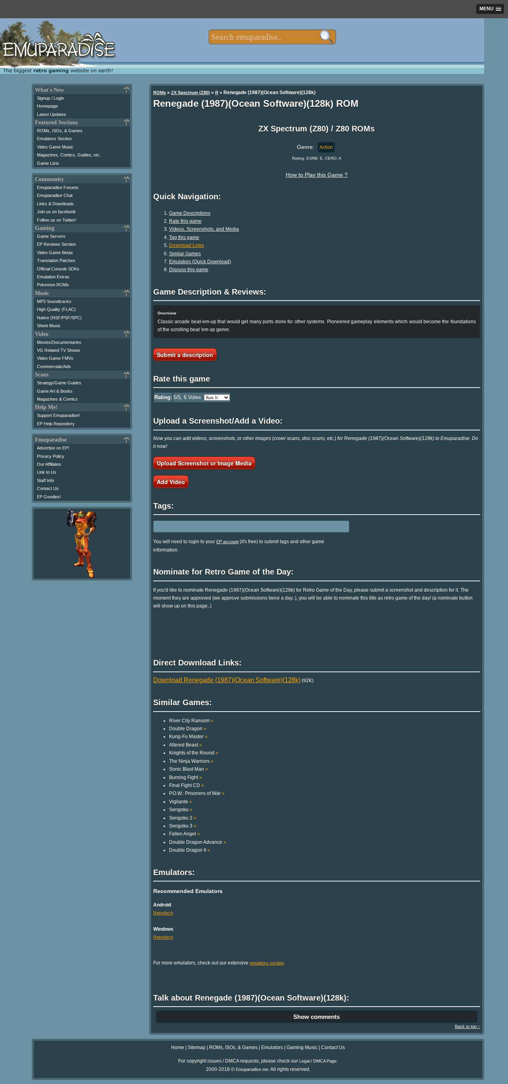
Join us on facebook (56, 211)
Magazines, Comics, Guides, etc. (69, 154)
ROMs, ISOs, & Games (60, 130)
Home (177, 1047)
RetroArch (163, 912)
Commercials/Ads (54, 366)
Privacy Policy (50, 456)
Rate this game (185, 221)
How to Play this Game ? (317, 175)
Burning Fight (185, 777)
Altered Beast (185, 745)
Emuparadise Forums (58, 187)
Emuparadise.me (252, 1069)
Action (326, 147)
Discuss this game (188, 269)
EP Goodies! (49, 496)
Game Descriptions (189, 213)
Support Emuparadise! (58, 415)
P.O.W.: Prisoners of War (197, 793)
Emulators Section (54, 138)
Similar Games (185, 254)
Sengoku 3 (182, 826)
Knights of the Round (193, 753)
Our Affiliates (49, 464)
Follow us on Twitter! (56, 220)
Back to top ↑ (467, 1026)
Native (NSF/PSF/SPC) (59, 317)
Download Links (186, 245)
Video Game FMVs (55, 358)
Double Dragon (187, 728)
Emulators (272, 1047)
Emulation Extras (53, 276)
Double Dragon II (189, 850)
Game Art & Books (55, 391)
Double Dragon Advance (197, 842)
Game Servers (51, 236)
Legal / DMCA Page (318, 1061)
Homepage (47, 106)
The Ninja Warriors (191, 761)
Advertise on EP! (53, 448)
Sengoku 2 (182, 818)
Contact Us (48, 488)
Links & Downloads (55, 203)
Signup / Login (50, 98)
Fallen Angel (184, 834)
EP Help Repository (56, 423)
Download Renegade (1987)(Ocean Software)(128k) (226, 680)
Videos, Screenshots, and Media (204, 229)
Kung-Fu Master (188, 736)
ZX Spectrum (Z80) (190, 92)
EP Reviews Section (56, 244)
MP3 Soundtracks (54, 301)
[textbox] (272, 36)
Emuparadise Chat (55, 195)
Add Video (171, 482)
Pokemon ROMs (53, 284)
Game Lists (48, 163)
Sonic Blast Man (188, 769)
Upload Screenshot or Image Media (204, 463)
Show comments (316, 1016)
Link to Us (46, 472)
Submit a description (185, 355)
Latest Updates (51, 114)
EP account (227, 541)
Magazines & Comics (57, 399)
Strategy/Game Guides (59, 382)
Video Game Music (55, 147)
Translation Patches (56, 260)
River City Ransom (191, 720)
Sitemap (197, 1047)
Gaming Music (302, 1047)
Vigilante (180, 801)
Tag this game (184, 237)
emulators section (267, 963)
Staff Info (45, 480)
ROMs (159, 92)
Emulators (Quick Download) (200, 261)
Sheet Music (49, 325)
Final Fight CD (186, 785)
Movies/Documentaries (59, 342)
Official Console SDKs (58, 268)
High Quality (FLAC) (56, 309)
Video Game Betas (55, 252)
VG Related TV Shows (58, 350)
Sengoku (180, 809)
